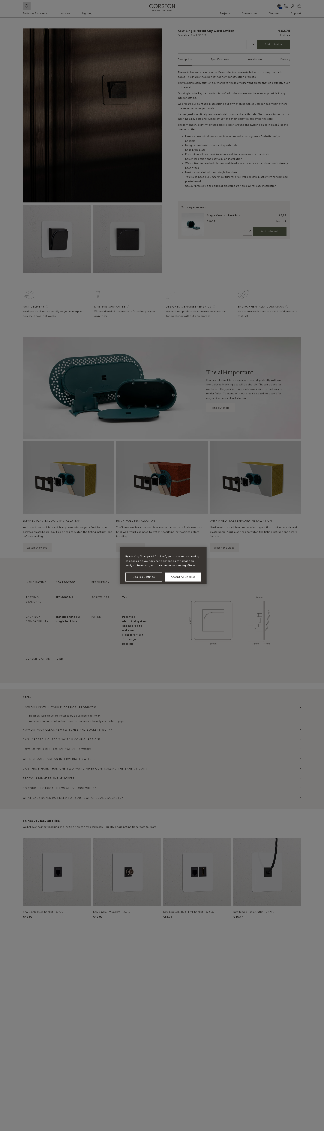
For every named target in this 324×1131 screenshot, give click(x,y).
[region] (163, 565)
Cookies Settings (144, 577)
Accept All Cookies (183, 577)
